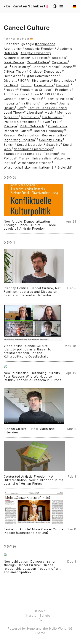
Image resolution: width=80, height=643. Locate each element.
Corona (67, 67)
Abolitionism (13, 48)
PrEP (57, 122)
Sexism (9, 144)
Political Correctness (20, 122)
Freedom (10, 90)
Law (20, 108)
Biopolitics (40, 58)
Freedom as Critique (35, 90)
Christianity (21, 67)
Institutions (30, 103)
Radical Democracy (49, 131)
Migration (11, 117)
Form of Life (44, 85)
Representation (54, 135)
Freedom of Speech (27, 94)
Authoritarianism (16, 58)
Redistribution (28, 135)
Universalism (41, 158)
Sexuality (53, 144)
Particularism (52, 117)
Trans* (24, 158)
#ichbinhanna (45, 44)
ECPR (24, 80)
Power (45, 122)
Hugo (31, 628)
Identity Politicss (60, 99)
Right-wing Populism (19, 140)
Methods (64, 112)
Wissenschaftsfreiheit (35, 163)
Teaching (51, 154)
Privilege (10, 126)
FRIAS (50, 94)
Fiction (26, 85)
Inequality (11, 103)
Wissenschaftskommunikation (26, 167)
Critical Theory (15, 71)
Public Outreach (32, 126)
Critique (35, 71)
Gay (60, 94)
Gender (9, 99)
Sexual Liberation (30, 144)
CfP (7, 67)
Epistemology (64, 80)
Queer (25, 131)
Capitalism (60, 62)
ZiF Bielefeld (61, 167)
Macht (50, 112)
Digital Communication (41, 76)
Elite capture (41, 80)
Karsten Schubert (40, 615)
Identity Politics (29, 99)
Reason (9, 135)
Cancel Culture (38, 62)
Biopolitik (59, 58)
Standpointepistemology (22, 154)
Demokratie (13, 76)
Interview (49, 103)
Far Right (11, 85)
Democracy (53, 71)
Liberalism (34, 112)
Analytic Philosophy (36, 53)
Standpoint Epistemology (33, 149)
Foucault (62, 85)
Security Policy (51, 140)
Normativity (30, 117)
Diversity (11, 80)
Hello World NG (61, 628)
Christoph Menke (46, 67)
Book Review (14, 62)
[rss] (40, 620)
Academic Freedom (39, 48)
